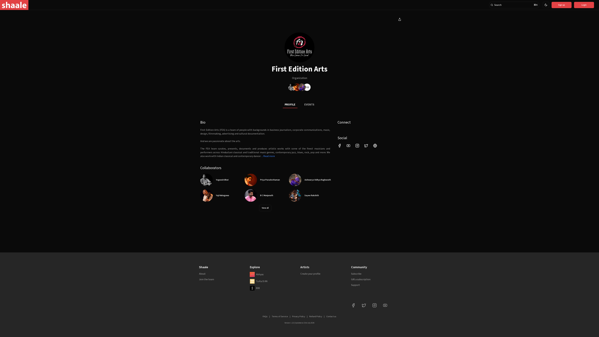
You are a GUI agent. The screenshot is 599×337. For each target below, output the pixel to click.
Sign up (561, 5)
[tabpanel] (299, 165)
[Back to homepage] (14, 5)
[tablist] (299, 105)
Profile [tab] (290, 105)
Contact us (331, 316)
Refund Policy (315, 316)
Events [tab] (309, 105)
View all (265, 208)
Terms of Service (280, 316)
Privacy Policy (298, 316)
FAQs (265, 316)
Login (584, 5)
